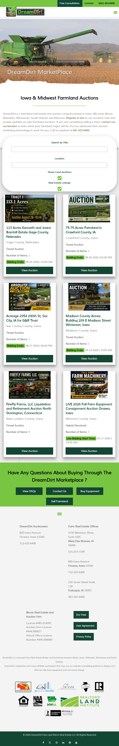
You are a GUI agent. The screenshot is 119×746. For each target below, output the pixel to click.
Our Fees (81, 614)
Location (59, 158)
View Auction (30, 270)
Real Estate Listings (59, 182)
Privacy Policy (83, 636)
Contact (89, 3)
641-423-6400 (81, 130)
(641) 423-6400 (107, 3)
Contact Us (59, 491)
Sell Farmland (59, 501)
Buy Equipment (90, 491)
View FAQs (29, 491)
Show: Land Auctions (59, 172)
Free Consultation (70, 3)
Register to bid (75, 118)
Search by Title (59, 142)
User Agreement (85, 625)
